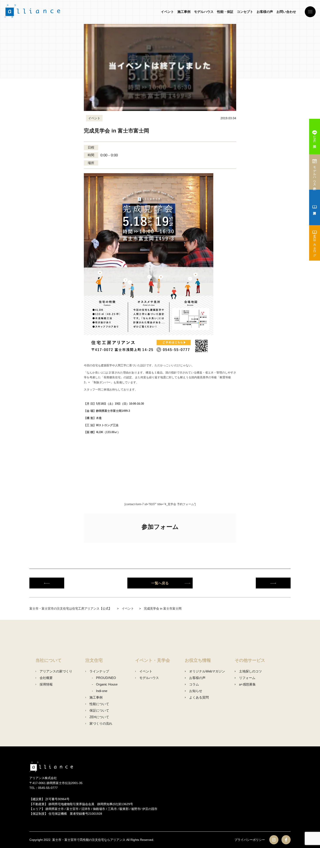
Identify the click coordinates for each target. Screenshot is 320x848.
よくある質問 (199, 697)
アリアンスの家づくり (56, 671)
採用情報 (46, 684)
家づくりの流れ (100, 723)
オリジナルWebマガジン (207, 671)
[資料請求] (314, 207)
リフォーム (247, 678)
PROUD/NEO (106, 678)
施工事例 (183, 11)
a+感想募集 (247, 684)
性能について (99, 704)
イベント (167, 11)
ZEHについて (99, 717)
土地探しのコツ (250, 671)
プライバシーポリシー (249, 839)
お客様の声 (265, 11)
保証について (99, 710)
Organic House (107, 684)
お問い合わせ (286, 11)
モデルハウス (204, 11)
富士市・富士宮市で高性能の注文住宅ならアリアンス (88, 839)
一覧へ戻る (160, 583)
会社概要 (46, 678)
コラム (194, 684)
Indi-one (101, 691)
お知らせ (195, 691)
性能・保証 (225, 11)
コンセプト (245, 11)
